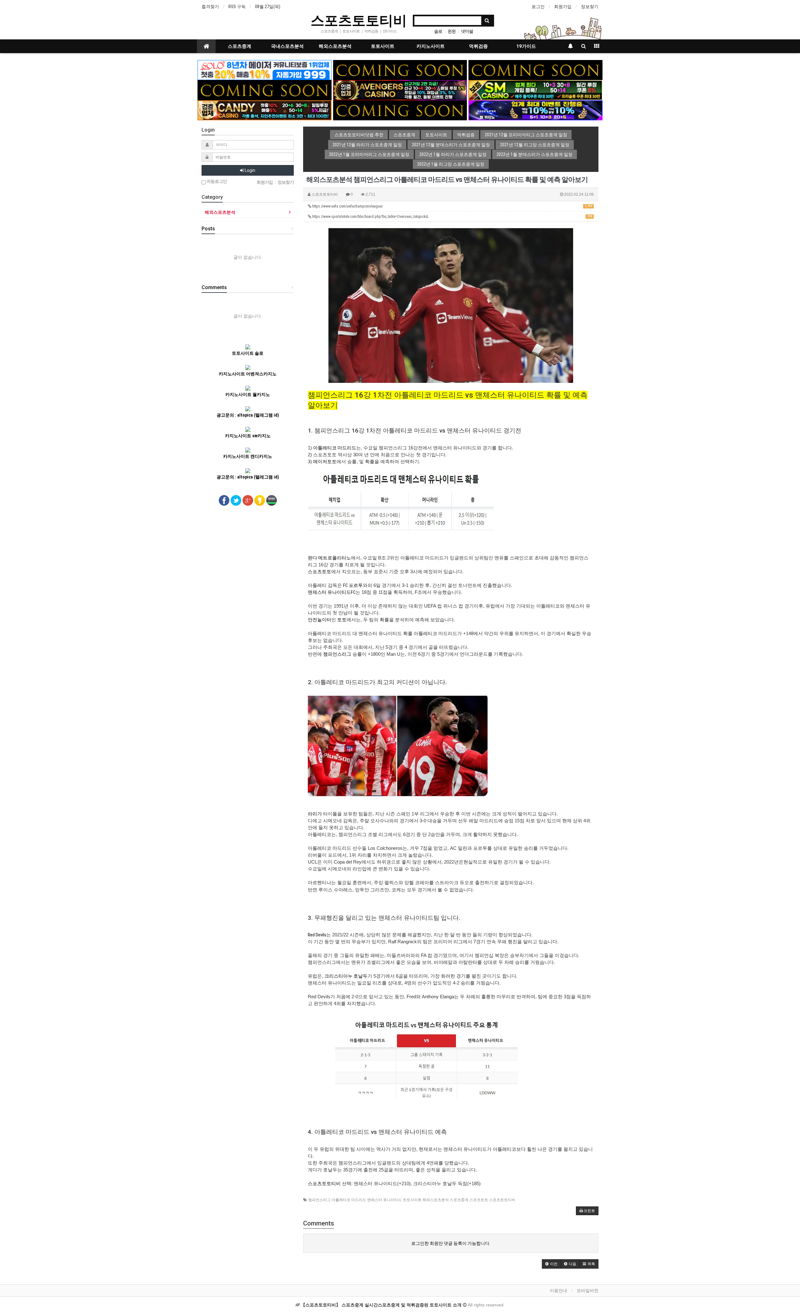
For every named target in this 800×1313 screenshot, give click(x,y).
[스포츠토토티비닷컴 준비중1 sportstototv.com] (400, 69)
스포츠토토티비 (359, 20)
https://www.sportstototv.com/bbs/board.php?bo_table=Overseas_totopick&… (451, 216)
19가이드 (526, 46)
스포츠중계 (239, 46)
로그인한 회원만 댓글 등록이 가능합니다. (450, 1243)
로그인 (538, 6)
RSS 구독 (237, 6)
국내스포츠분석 (287, 46)
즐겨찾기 (210, 6)
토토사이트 (382, 46)
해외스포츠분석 (335, 46)
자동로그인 (216, 181)
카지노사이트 (431, 46)
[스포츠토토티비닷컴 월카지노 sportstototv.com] (535, 110)
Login (249, 170)
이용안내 (558, 1290)
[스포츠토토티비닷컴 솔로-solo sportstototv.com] (265, 69)
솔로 (438, 31)
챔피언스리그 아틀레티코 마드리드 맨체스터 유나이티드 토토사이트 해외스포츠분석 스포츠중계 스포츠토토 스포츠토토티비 (411, 1200)
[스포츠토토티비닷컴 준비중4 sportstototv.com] (400, 110)
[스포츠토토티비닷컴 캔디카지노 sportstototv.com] (265, 110)
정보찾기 (589, 6)
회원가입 (563, 6)
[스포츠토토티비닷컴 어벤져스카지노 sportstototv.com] (400, 89)
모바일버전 (587, 1290)
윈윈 (452, 31)
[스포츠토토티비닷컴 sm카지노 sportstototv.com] (535, 89)
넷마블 (467, 31)
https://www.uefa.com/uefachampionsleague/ (451, 206)
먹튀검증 (478, 46)
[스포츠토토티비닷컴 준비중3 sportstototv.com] (265, 89)
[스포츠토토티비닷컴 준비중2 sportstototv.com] (535, 69)
